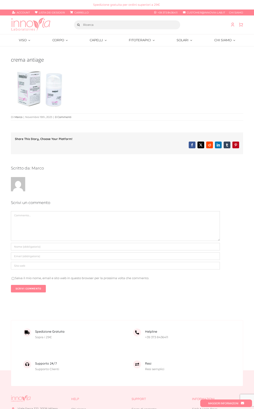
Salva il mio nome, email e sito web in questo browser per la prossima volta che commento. (82, 278)
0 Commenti (63, 117)
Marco (18, 117)
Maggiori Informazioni (223, 403)
